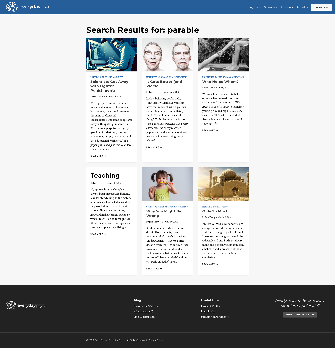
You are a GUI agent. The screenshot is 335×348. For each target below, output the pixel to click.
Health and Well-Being (215, 207)
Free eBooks (208, 311)
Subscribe (321, 7)
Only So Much (215, 211)
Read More (98, 156)
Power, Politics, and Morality (106, 77)
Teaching (105, 175)
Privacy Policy (155, 340)
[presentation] (111, 54)
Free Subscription (144, 316)
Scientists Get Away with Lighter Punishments (109, 86)
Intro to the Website (146, 306)
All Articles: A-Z (143, 311)
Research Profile (210, 306)
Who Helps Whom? (220, 82)
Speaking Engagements (215, 316)
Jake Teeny (98, 96)
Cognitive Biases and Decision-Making (167, 207)
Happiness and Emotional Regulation (166, 77)
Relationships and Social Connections (223, 77)
